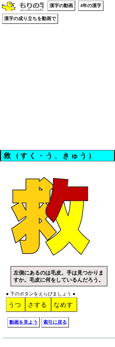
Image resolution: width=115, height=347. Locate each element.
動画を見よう (23, 322)
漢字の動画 (61, 5)
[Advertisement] (57, 87)
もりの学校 (22, 6)
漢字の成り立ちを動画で (30, 18)
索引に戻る (55, 322)
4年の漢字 (90, 5)
